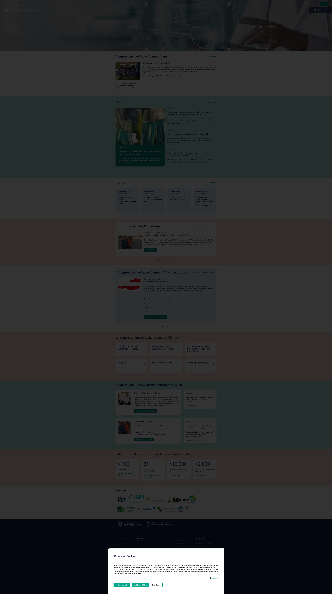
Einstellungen (156, 585)
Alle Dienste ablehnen (140, 585)
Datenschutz (214, 578)
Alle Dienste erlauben (122, 585)
